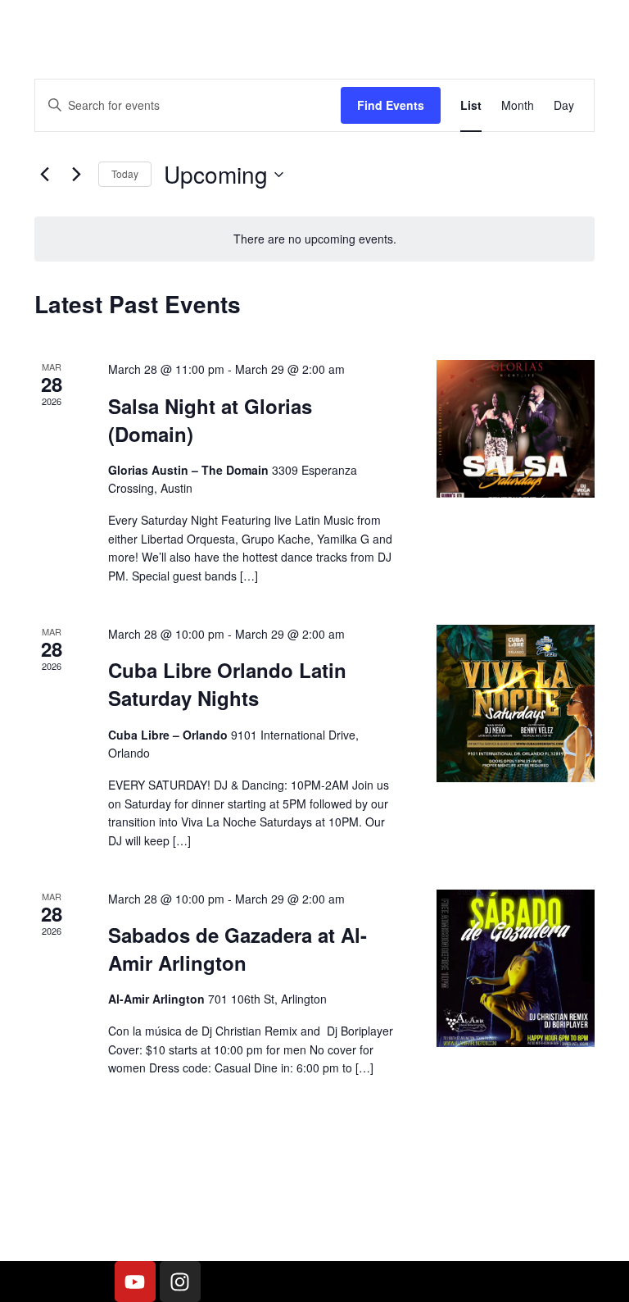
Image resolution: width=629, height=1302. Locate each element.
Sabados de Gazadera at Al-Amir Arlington (237, 948)
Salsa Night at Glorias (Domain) (210, 420)
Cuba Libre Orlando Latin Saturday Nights (227, 684)
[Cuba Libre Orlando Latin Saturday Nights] (516, 704)
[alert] (314, 239)
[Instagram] (180, 1281)
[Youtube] (135, 1281)
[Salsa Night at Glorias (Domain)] (516, 429)
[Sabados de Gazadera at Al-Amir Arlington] (516, 969)
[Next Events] (76, 174)
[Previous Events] (44, 174)
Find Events (390, 105)
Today (124, 173)
